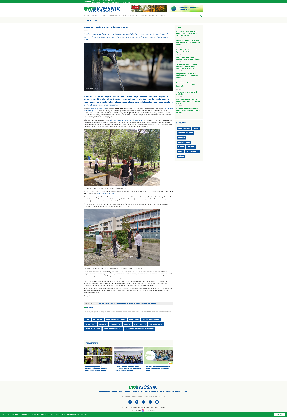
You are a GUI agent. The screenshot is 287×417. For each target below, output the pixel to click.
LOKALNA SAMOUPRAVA (112, 328)
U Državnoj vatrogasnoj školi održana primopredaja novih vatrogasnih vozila (186, 33)
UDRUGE (127, 324)
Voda (104, 15)
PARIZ (180, 151)
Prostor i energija (115, 15)
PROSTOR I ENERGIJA (132, 392)
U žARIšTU (184, 392)
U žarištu (163, 15)
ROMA (196, 128)
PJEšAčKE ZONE (184, 142)
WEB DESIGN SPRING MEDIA (143, 410)
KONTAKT (162, 396)
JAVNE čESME (90, 324)
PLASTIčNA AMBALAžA (151, 319)
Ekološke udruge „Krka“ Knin (97, 108)
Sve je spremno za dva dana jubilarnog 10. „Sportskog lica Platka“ (187, 75)
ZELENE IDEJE (115, 324)
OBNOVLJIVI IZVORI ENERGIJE (170, 392)
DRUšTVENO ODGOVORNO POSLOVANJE (139, 328)
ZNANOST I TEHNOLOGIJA (149, 392)
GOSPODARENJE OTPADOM (108, 392)
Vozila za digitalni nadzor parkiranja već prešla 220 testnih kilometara (188, 85)
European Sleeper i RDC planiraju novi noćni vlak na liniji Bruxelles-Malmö (188, 42)
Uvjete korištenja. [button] (82, 414)
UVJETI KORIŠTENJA (150, 396)
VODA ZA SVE (134, 319)
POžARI (181, 156)
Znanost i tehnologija (130, 15)
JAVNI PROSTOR (140, 324)
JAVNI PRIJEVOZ (184, 128)
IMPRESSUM (126, 396)
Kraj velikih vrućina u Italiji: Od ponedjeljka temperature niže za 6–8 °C (188, 101)
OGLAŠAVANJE (137, 396)
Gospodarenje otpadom (92, 15)
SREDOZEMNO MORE (185, 133)
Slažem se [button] (279, 414)
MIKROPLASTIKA (193, 151)
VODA (121, 392)
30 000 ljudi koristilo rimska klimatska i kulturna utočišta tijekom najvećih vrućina (186, 66)
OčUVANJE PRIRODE (93, 328)
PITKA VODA (97, 319)
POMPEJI (191, 147)
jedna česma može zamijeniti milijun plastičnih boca (126, 120)
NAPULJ (181, 147)
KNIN (87, 319)
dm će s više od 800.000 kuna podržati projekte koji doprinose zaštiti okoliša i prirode (127, 303)
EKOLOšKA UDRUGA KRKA (115, 319)
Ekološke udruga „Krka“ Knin (106, 193)
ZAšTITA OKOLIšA (156, 324)
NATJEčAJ (102, 324)
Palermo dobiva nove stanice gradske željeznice (103, 2)
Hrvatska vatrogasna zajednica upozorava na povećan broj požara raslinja (188, 110)
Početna (88, 20)
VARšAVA (181, 137)
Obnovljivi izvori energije (148, 15)
